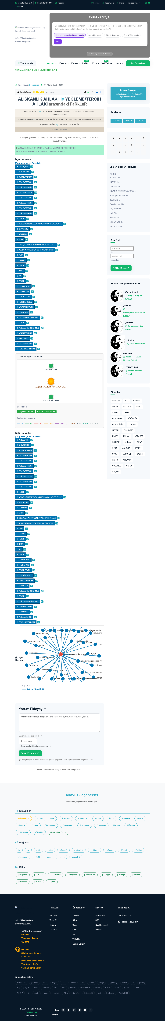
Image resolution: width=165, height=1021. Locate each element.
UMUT (115, 436)
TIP (133, 983)
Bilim (112, 818)
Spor (36, 825)
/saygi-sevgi (131, 292)
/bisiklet (131, 340)
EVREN (138, 448)
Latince (137, 875)
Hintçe (38, 882)
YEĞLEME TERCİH (25, 193)
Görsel (20, 6)
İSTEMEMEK (23, 312)
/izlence (127, 306)
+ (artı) (37, 857)
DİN (19, 276)
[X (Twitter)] (63, 1010)
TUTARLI (132, 424)
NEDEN (115, 430)
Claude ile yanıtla (112, 35)
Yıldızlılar (76, 939)
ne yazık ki (76, 857)
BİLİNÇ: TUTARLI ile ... (115, 176)
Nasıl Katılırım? (101, 925)
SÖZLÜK (137, 401)
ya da (49, 857)
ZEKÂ (114, 448)
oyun (27, 988)
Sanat (141, 818)
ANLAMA (127, 460)
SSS (97, 920)
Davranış (66, 818)
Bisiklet (40, 832)
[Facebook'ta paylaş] (100, 92)
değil (38, 850)
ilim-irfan (76, 993)
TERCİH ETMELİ (24, 297)
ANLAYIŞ (126, 448)
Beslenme (51, 825)
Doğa (99, 818)
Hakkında (53, 915)
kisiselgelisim (85, 988)
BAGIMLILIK (123, 993)
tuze (63, 983)
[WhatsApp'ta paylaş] (88, 92)
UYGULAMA (117, 418)
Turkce (73, 983)
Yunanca (23, 882)
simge (101, 983)
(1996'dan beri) (30, 34)
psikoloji (142, 983)
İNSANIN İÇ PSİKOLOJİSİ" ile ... (123, 191)
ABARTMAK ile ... (117, 226)
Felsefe (126, 818)
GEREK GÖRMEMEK (25, 307)
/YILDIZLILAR (132, 367)
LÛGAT (115, 407)
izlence (107, 988)
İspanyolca (90, 875)
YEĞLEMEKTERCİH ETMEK (28, 318)
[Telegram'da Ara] (85, 1010)
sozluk (91, 983)
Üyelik (121, 3)
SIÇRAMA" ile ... (116, 209)
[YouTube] (80, 1010)
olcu (55, 988)
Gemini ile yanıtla (94, 35)
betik (99, 993)
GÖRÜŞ (129, 466)
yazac (45, 983)
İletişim (53, 925)
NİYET (20, 271)
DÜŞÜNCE (127, 454)
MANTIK (115, 442)
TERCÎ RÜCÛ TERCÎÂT (26, 349)
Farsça (122, 875)
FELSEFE (127, 407)
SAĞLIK (140, 454)
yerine (50, 850)
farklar (46, 993)
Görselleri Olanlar (59, 832)
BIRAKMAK (22, 234)
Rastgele (129, 121)
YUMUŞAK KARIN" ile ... (119, 195)
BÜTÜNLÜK (132, 418)
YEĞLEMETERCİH (25, 182)
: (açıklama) (22, 857)
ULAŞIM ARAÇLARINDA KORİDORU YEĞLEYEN (36, 250)
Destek (98, 930)
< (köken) (63, 850)
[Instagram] (74, 1010)
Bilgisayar (68, 825)
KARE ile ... (114, 213)
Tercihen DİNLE (24, 286)
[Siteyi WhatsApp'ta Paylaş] (91, 1010)
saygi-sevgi (113, 983)
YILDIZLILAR (21, 983)
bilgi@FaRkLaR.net (24, 3)
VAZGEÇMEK (23, 167)
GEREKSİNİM (117, 424)
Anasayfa (51, 63)
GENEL (126, 412)
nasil (63, 988)
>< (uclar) (109, 850)
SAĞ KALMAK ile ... (118, 204)
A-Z (141, 121)
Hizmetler (24, 832)
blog (18, 988)
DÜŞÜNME (128, 430)
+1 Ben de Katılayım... (137, 63)
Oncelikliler (34, 85)
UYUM (114, 454)
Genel (117, 825)
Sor (57, 41)
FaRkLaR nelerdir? (121, 268)
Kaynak (74, 63)
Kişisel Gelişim (78, 944)
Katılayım (63, 63)
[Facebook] (69, 1010)
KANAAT (21, 260)
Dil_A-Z (20, 993)
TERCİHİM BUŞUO (25, 302)
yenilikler (34, 983)
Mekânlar (85, 825)
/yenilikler (128, 353)
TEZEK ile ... (115, 200)
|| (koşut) (124, 850)
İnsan (40, 818)
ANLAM (126, 436)
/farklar (129, 323)
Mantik (72, 988)
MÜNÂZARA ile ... (117, 222)
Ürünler (132, 825)
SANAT (115, 412)
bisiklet (56, 993)
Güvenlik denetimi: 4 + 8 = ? (30, 736)
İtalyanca (73, 875)
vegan (54, 983)
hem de (62, 857)
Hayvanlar (83, 818)
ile (19, 850)
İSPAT (139, 442)
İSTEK (20, 239)
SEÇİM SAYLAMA (25, 177)
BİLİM (138, 407)
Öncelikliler (24, 818)
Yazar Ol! (53, 920)
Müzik (22, 825)
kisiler (97, 988)
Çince (52, 882)
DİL (126, 401)
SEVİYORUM (23, 229)
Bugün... (96, 3)
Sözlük (85, 62)
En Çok (117, 121)
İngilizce (23, 875)
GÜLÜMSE (116, 466)
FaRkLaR (116, 401)
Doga (137, 988)
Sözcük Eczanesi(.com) (25, 913)
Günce (94, 63)
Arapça (107, 875)
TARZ (20, 255)
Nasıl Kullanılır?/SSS (45, 3)
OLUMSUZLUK (23, 172)
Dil (53, 818)
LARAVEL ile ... (116, 186)
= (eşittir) (138, 850)
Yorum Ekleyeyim (29, 753)
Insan (117, 988)
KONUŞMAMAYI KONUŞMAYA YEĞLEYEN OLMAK (37, 245)
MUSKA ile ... (115, 218)
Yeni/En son (106, 62)
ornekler (46, 988)
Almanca (39, 875)
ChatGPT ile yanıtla (131, 35)
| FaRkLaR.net (31, 1012)
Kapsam (61, 3)
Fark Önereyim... (128, 93)
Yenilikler (53, 930)
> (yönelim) (78, 850)
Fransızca (56, 875)
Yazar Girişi (109, 3)
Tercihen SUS (23, 292)
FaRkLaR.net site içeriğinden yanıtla (70, 35)
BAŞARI (115, 472)
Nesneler (102, 825)
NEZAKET (139, 436)
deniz (36, 993)
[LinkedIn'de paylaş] (96, 92)
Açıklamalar (100, 915)
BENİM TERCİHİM (25, 333)
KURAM (128, 442)
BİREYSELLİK (23, 338)
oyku (36, 988)
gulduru (127, 988)
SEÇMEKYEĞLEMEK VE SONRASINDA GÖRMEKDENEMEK (39, 224)
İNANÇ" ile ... (115, 182)
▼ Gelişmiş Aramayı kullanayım (99, 54)
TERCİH (21, 219)
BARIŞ (115, 460)
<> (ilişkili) (94, 850)
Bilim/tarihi (88, 993)
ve (28, 850)
